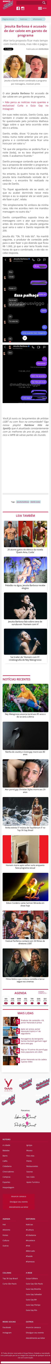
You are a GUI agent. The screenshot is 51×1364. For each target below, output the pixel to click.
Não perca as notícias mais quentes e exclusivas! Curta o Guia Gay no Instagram (25, 105)
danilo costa (35, 502)
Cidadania (7, 1166)
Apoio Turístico (32, 1182)
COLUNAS (7, 1273)
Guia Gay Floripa (33, 1305)
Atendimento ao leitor (18, 1207)
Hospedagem (8, 1187)
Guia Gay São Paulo (34, 1283)
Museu (29, 1150)
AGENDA (31, 993)
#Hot (28, 1245)
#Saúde (29, 1256)
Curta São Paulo (9, 1283)
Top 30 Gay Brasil (10, 1278)
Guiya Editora (32, 1278)
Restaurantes (32, 1166)
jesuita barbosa (23, 502)
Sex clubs (30, 1177)
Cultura (6, 1240)
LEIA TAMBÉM (25, 516)
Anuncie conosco (18, 1196)
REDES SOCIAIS (9, 1321)
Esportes (6, 1182)
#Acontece (30, 1240)
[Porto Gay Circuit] (25, 1125)
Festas (5, 1235)
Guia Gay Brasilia (33, 1289)
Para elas (30, 1155)
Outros (6, 1245)
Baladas (6, 1150)
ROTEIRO (6, 1139)
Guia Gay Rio (31, 1310)
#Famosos (37, 19)
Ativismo (6, 1230)
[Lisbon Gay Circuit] (25, 1117)
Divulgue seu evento (19, 1201)
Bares (5, 1155)
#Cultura (30, 1230)
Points (29, 1161)
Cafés (5, 1161)
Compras (6, 1177)
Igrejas (29, 1145)
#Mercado (30, 1251)
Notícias (23, 19)
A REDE (29, 1273)
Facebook (7, 1327)
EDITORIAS (30, 1219)
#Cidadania (31, 1235)
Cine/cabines (8, 1171)
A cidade (6, 1145)
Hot (4, 1224)
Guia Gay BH (31, 1299)
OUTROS (29, 1321)
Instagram (7, 1332)
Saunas (29, 1171)
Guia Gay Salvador (34, 1294)
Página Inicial (8, 19)
